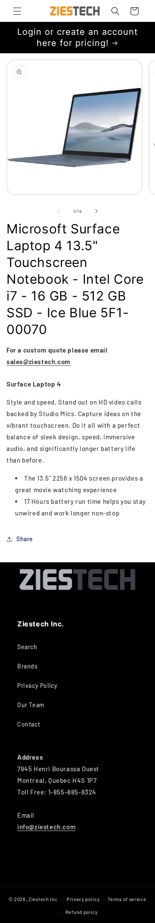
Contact (28, 724)
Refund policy (81, 912)
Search (27, 646)
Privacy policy (83, 899)
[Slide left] (58, 211)
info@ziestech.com (46, 827)
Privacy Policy (37, 685)
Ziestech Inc (42, 899)
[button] (17, 11)
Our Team (31, 704)
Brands (27, 666)
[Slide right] (96, 211)
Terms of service (127, 899)
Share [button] (24, 539)
